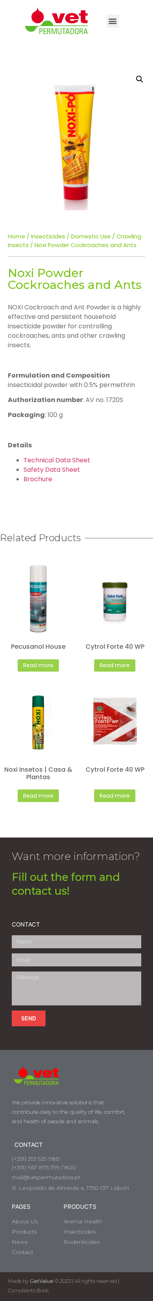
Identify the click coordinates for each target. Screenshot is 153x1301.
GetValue (41, 1281)
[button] (112, 21)
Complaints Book (28, 1290)
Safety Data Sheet (52, 469)
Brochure (38, 479)
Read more (38, 665)
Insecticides (48, 236)
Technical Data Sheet (57, 460)
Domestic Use (91, 236)
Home (16, 236)
